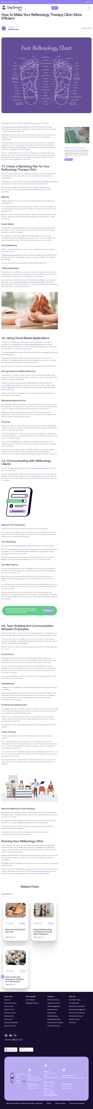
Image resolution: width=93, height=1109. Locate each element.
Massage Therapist (32, 1003)
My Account (8, 1019)
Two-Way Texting (75, 1000)
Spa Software (30, 1000)
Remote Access (74, 1019)
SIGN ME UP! (68, 159)
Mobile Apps (51, 1013)
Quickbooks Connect (76, 1016)
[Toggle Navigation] (88, 8)
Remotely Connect (10, 1003)
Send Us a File (8, 1006)
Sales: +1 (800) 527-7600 (11, 2)
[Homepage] (11, 8)
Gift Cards (72, 1022)
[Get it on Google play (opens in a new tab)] (26, 1049)
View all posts (6, 894)
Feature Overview (53, 1000)
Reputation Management (77, 1009)
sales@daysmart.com (34, 1080)
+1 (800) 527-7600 (33, 1078)
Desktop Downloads (11, 1022)
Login (90, 2)
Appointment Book (53, 1003)
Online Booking (52, 1009)
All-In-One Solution (53, 1026)
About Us (7, 1000)
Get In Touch (19, 1081)
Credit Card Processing (55, 1022)
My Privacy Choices (77, 1103)
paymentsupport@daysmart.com (73, 1078)
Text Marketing (74, 1003)
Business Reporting (53, 1019)
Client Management (53, 1006)
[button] (29, 610)
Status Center (9, 1016)
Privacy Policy (60, 1103)
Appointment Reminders (77, 1006)
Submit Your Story (10, 1026)
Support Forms (9, 1009)
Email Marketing (52, 1016)
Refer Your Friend (10, 1013)
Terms (49, 1103)
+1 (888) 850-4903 (49, 1073)
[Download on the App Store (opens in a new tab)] (10, 1049)
